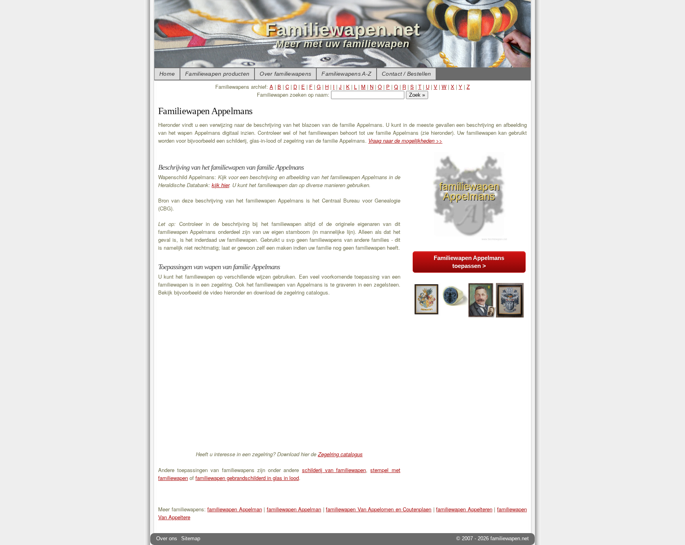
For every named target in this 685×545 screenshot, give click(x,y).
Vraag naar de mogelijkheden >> (405, 140)
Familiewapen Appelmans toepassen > (469, 261)
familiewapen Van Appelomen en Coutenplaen (378, 509)
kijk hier (220, 185)
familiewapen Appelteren (464, 509)
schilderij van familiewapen (334, 470)
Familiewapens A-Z (346, 74)
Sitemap (190, 538)
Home (167, 74)
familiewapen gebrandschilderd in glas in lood (247, 478)
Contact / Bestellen (406, 74)
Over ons (166, 538)
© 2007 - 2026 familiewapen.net (492, 538)
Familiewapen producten (217, 74)
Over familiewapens (285, 74)
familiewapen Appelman (234, 509)
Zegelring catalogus (340, 454)
